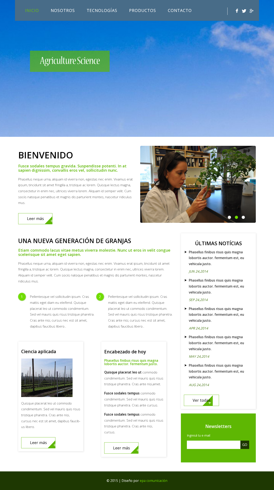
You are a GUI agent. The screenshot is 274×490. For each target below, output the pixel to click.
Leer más (35, 218)
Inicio (32, 10)
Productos (142, 10)
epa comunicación (153, 480)
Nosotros (63, 10)
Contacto (180, 10)
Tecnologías (102, 10)
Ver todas (201, 400)
